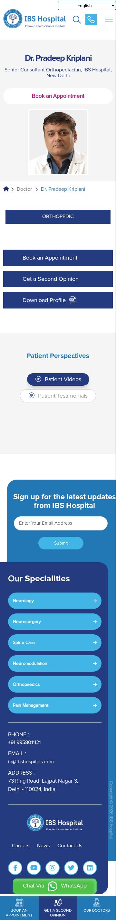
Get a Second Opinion (51, 278)
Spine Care (24, 642)
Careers (20, 845)
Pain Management (30, 705)
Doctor (24, 189)
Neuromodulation (30, 663)
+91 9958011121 (24, 742)
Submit (61, 543)
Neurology (23, 600)
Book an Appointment (58, 96)
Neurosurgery (27, 621)
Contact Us (69, 845)
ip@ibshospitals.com (31, 762)
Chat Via (55, 885)
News (43, 845)
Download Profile (44, 300)
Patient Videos (62, 379)
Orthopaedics (26, 684)
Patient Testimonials (62, 395)
